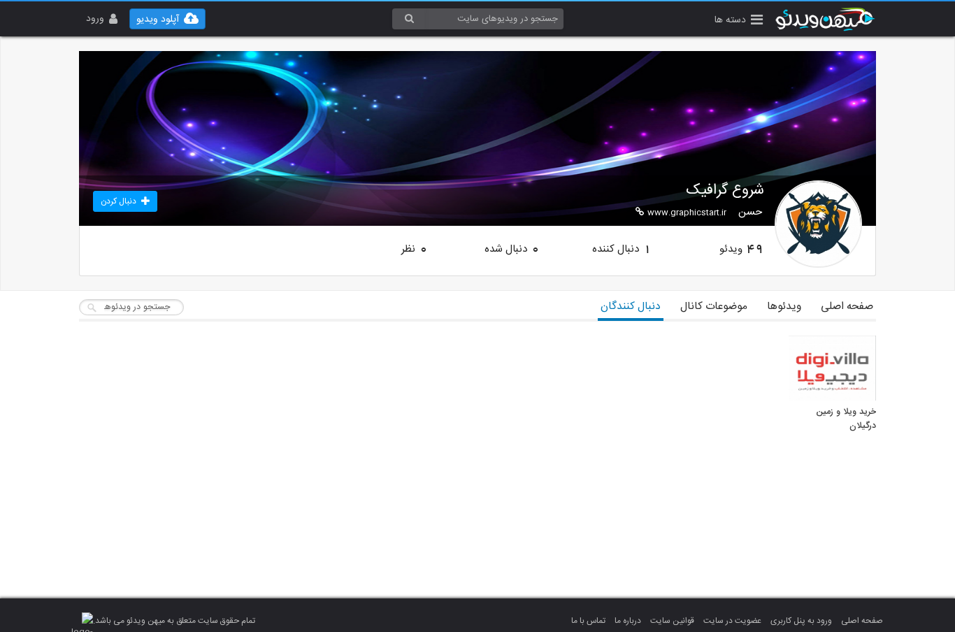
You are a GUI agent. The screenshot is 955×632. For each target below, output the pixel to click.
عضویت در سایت (732, 621)
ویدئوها (784, 306)
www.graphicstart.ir (686, 213)
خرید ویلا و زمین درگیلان (846, 419)
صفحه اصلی (847, 306)
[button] (739, 21)
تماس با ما (588, 621)
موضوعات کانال (713, 306)
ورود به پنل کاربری (801, 621)
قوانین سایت (672, 621)
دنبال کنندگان (631, 306)
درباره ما (628, 621)
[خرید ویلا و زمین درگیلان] (832, 368)
